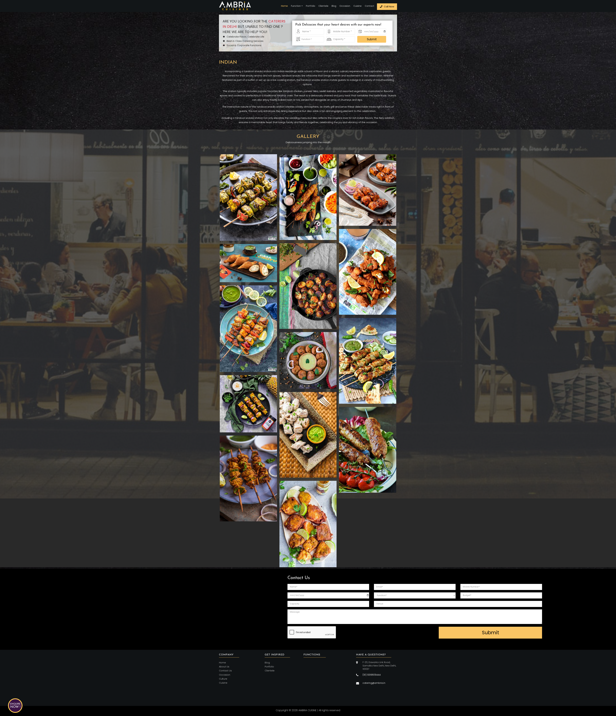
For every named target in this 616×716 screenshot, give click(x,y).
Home (284, 6)
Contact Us (225, 670)
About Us (224, 666)
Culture (223, 678)
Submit (372, 39)
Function (296, 6)
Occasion (344, 6)
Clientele (323, 6)
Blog (334, 6)
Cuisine (357, 6)
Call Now (389, 6)
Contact (369, 6)
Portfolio (310, 6)
